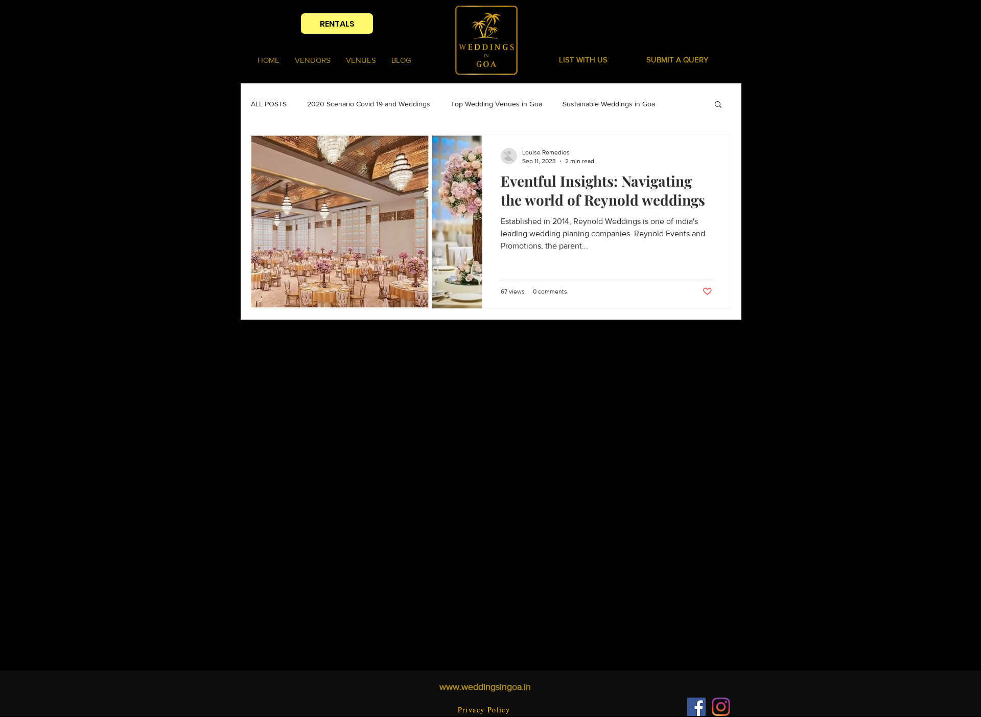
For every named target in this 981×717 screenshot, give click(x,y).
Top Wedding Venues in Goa (496, 104)
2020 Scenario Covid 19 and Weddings (368, 104)
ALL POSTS (269, 104)
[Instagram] (721, 707)
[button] (677, 59)
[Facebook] (696, 707)
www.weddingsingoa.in (485, 687)
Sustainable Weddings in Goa (609, 104)
